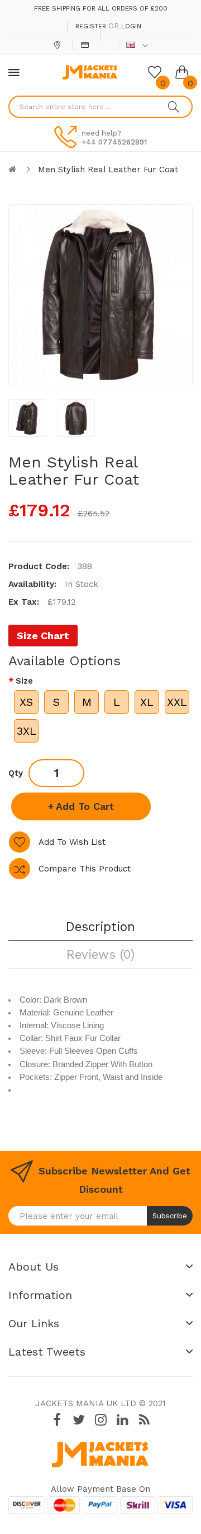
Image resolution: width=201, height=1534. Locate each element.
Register (90, 26)
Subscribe (169, 1216)
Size (24, 681)
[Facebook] (57, 1420)
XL (147, 702)
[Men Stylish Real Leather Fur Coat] (27, 418)
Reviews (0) (100, 954)
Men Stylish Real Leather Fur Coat (108, 170)
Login (131, 26)
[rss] (144, 1420)
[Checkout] (86, 45)
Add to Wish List (72, 842)
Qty (15, 773)
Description (100, 926)
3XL (26, 731)
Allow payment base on (100, 1489)
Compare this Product (85, 869)
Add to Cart (85, 806)
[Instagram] (100, 1420)
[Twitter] (78, 1420)
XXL (177, 702)
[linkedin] (122, 1420)
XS (26, 702)
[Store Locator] (58, 45)
